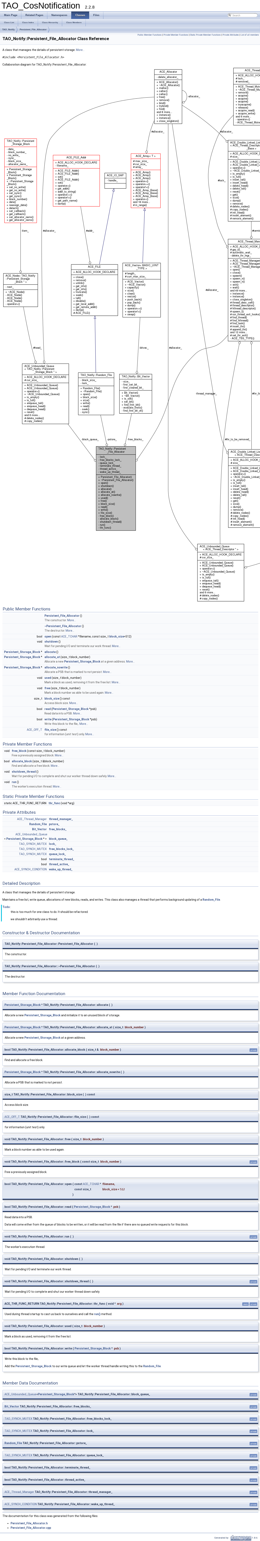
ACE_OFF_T (34, 729)
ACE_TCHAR (69, 636)
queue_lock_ (57, 854)
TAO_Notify (8, 29)
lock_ (52, 844)
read (47, 709)
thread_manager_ (61, 819)
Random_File (38, 824)
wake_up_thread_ (61, 869)
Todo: (6, 907)
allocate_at (52, 657)
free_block (19, 750)
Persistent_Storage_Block (22, 652)
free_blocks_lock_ (61, 849)
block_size (116, 636)
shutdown (51, 641)
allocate (50, 652)
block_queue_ (58, 838)
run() (97, 1314)
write (47, 719)
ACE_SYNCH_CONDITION (30, 869)
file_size (50, 729)
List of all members (250, 35)
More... (80, 49)
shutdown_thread (24, 771)
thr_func (54, 803)
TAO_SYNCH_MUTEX (33, 844)
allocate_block (22, 761)
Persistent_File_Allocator (33, 29)
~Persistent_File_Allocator (62, 626)
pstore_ (54, 824)
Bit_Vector (39, 829)
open (47, 636)
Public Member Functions (150, 35)
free (47, 688)
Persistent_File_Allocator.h (29, 1523)
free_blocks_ (58, 829)
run (14, 782)
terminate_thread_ (61, 859)
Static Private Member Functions (205, 35)
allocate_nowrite (55, 667)
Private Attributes (231, 35)
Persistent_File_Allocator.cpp (31, 1527)
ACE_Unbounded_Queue (31, 834)
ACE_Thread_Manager (32, 819)
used (47, 677)
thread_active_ (59, 864)
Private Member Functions (176, 35)
